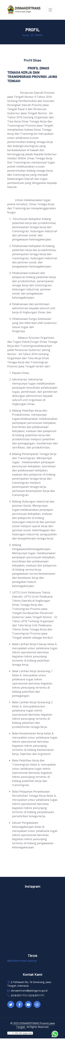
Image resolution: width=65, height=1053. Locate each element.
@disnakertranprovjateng (22, 960)
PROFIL (39, 35)
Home (25, 35)
